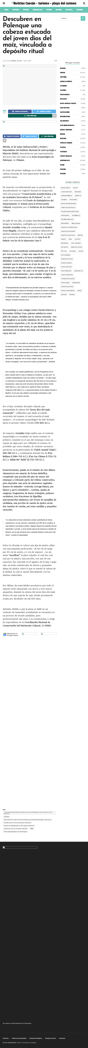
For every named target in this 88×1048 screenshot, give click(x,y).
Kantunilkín (65, 223)
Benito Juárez (65, 187)
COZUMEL (63, 90)
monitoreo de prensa (68, 235)
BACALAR (63, 68)
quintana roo (78, 271)
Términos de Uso (50, 1038)
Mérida (80, 235)
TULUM (62, 165)
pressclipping (65, 255)
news (70, 239)
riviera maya (65, 282)
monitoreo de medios (68, 231)
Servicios (6, 1038)
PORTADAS (15, 10)
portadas (73, 251)
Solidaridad (76, 282)
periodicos (64, 247)
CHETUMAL (63, 77)
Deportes (69, 10)
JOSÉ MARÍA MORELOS (67, 125)
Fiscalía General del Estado (70, 211)
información (65, 215)
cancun (75, 187)
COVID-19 (78, 195)
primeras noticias (67, 259)
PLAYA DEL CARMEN (66, 143)
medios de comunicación (69, 227)
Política (63, 147)
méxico (63, 239)
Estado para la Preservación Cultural (17, 822)
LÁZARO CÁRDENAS (66, 130)
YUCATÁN (49, 10)
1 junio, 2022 (27, 61)
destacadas (73, 199)
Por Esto (64, 251)
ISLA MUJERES (64, 121)
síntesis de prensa (67, 286)
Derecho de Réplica (36, 1038)
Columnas (79, 10)
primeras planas (66, 263)
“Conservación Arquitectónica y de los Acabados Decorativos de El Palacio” (28, 812)
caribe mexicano (66, 191)
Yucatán (19, 61)
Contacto (62, 1038)
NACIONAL (59, 10)
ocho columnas (76, 243)
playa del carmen (76, 247)
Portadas (63, 152)
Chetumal (78, 191)
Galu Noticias (64, 108)
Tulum (79, 290)
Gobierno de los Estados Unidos (16, 828)
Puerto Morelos (66, 271)
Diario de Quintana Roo (68, 203)
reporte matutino (67, 274)
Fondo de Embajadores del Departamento (19, 825)
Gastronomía (65, 112)
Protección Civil (66, 267)
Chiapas (7, 816)
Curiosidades (65, 95)
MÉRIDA (13, 61)
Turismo (26, 10)
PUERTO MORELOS (66, 156)
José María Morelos (67, 219)
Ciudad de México (66, 81)
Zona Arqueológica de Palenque (15, 831)
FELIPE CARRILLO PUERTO (68, 103)
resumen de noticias (67, 278)
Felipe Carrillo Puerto (68, 207)
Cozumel (64, 199)
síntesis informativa (67, 290)
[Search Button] (83, 18)
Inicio (6, 10)
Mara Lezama (76, 223)
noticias (77, 239)
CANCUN (62, 73)
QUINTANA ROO (38, 10)
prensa (81, 251)
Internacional (65, 116)
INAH (31, 828)
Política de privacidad (19, 1038)
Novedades (64, 243)
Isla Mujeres (76, 215)
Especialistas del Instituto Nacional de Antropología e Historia (27, 819)
